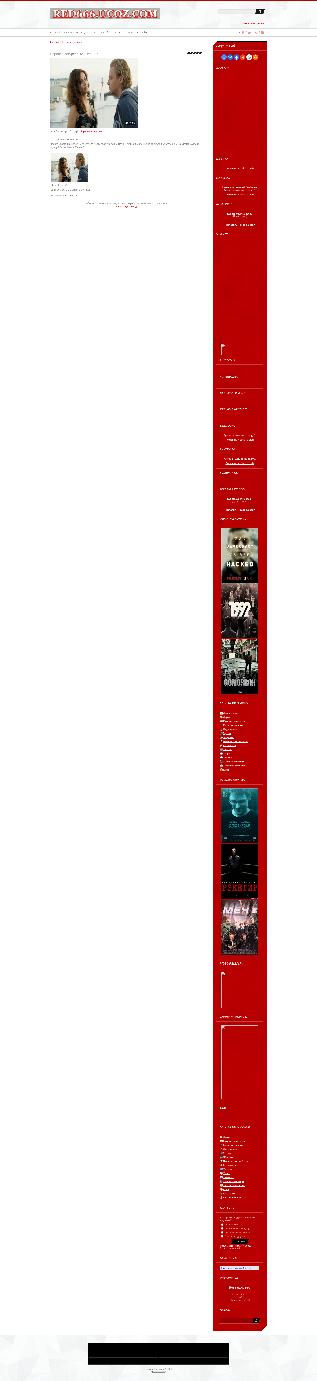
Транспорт (228, 757)
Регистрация (249, 23)
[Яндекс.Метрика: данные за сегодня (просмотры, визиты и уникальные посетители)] (239, 1287)
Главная (54, 42)
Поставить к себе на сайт (240, 168)
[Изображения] (69, 167)
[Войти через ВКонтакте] (230, 57)
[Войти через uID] (224, 57)
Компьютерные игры (234, 721)
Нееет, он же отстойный (238, 1232)
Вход (261, 23)
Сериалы (77, 42)
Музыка (227, 733)
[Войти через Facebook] (236, 57)
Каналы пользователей (234, 1197)
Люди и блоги (230, 729)
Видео (65, 42)
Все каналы (229, 1193)
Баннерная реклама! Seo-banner (240, 187)
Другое (227, 717)
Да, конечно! (231, 1224)
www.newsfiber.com (242, 1268)
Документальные (232, 713)
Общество (228, 737)
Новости (224, 1268)
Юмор (226, 769)
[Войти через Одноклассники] (255, 57)
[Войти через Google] (249, 57)
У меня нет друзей (235, 1236)
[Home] (105, 14)
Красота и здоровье (233, 725)
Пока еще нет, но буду (237, 1228)
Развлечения (229, 745)
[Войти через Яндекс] (242, 57)
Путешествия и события (235, 741)
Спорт (226, 753)
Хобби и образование (234, 765)
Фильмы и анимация (233, 761)
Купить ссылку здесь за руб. (240, 190)
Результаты (226, 1245)
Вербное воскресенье (92, 131)
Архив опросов (243, 1245)
